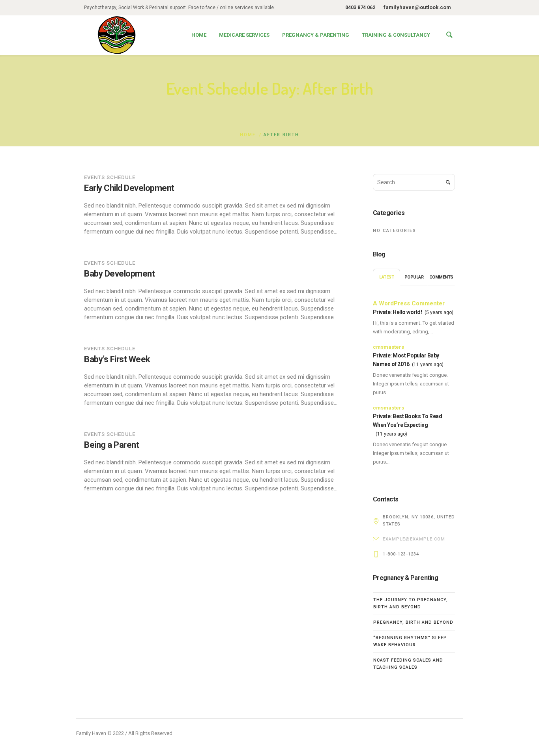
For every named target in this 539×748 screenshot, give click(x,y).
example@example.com (414, 539)
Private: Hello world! (397, 312)
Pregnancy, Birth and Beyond (413, 622)
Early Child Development (129, 188)
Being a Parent (111, 445)
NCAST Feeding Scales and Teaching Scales (408, 664)
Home (248, 134)
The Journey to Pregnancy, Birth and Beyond (410, 603)
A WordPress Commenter (409, 303)
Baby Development (119, 274)
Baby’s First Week (117, 359)
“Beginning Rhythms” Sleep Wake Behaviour (410, 641)
